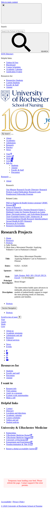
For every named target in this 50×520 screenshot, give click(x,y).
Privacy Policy (19, 502)
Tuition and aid (12, 420)
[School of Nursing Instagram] (7, 355)
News (8, 150)
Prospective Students (14, 80)
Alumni (9, 87)
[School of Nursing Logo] (25, 107)
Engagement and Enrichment (18, 442)
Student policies (12, 422)
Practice (9, 147)
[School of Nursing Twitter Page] (7, 353)
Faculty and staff (13, 373)
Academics (10, 140)
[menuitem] (27, 303)
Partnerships (11, 433)
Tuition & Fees (12, 62)
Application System (14, 72)
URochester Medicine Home (18, 435)
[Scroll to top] (19, 317)
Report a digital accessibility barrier (20, 449)
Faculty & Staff (12, 85)
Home (8, 238)
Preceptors (15, 172)
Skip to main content (9, 2)
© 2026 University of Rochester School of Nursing (21, 506)
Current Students (13, 83)
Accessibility (6, 502)
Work (8, 158)
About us (10, 331)
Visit (8, 154)
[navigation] (11, 317)
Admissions (11, 143)
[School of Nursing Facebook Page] (6, 351)
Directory (10, 411)
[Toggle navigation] (12, 134)
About (8, 138)
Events (9, 346)
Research (10, 145)
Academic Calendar (14, 69)
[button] (7, 54)
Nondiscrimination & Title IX (18, 444)
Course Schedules (13, 67)
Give (8, 161)
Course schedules (13, 418)
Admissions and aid (14, 335)
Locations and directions (16, 413)
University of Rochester (16, 440)
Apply (9, 156)
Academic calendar (14, 415)
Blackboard (11, 65)
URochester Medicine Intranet (18, 437)
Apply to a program (14, 393)
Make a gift (10, 398)
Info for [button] (9, 163)
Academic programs (14, 333)
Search (7, 134)
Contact (9, 408)
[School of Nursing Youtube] (7, 360)
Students (14, 165)
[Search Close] (21, 13)
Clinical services (12, 340)
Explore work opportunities (17, 395)
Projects (9, 243)
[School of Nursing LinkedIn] (7, 358)
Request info (11, 388)
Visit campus (11, 391)
